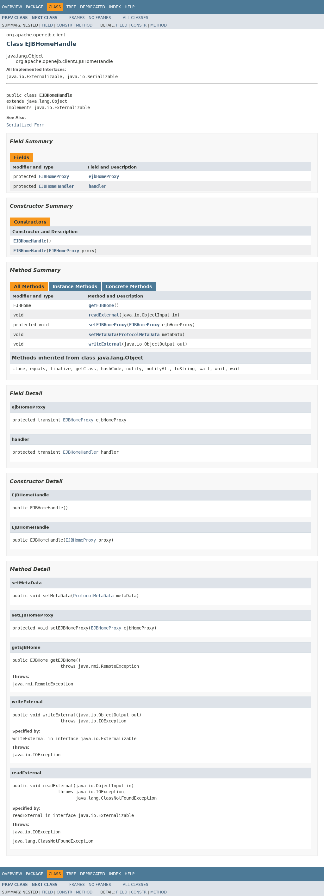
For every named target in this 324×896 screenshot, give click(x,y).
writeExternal (105, 344)
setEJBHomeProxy (108, 324)
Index (115, 7)
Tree (71, 7)
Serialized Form (25, 124)
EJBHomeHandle (29, 240)
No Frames (100, 17)
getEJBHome (101, 305)
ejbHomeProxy (104, 176)
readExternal (104, 314)
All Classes (135, 17)
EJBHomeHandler (56, 186)
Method (84, 25)
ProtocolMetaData (139, 334)
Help (129, 7)
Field (47, 25)
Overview (12, 7)
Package (34, 7)
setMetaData (102, 334)
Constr (64, 25)
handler (97, 186)
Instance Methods (75, 286)
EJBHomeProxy (54, 176)
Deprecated (92, 7)
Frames (77, 17)
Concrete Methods (129, 286)
